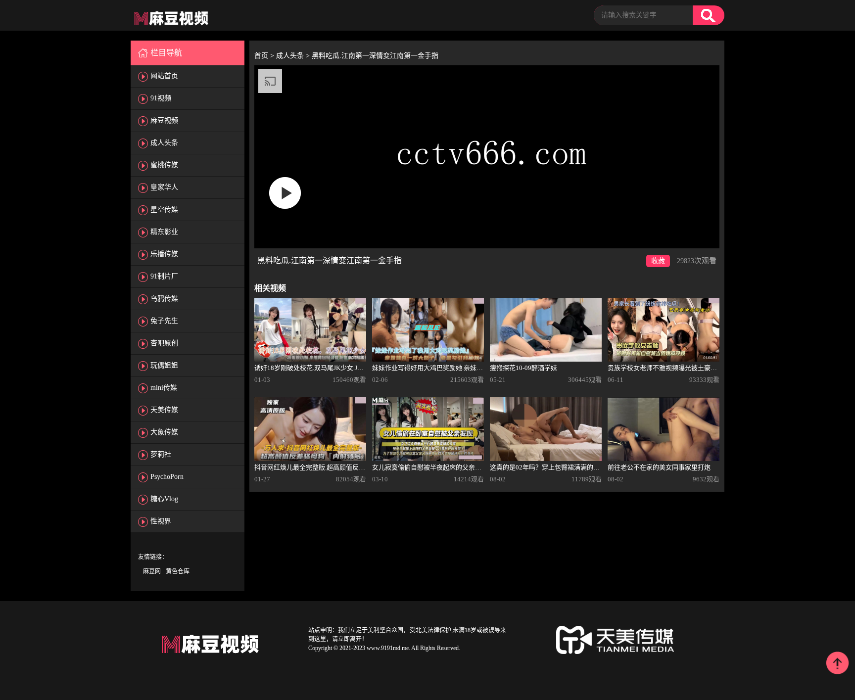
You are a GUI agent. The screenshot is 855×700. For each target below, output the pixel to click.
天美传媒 (164, 410)
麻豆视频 (164, 120)
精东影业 (164, 231)
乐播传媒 (164, 254)
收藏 (658, 261)
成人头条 (164, 142)
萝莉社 (160, 454)
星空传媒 (164, 209)
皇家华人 (164, 187)
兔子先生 (164, 321)
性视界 (160, 521)
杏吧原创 (164, 343)
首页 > (265, 55)
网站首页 (164, 76)
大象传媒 (164, 432)
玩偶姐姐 (164, 365)
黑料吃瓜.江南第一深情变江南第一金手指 (375, 55)
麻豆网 (152, 571)
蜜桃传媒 (164, 165)
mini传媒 (163, 387)
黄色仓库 (178, 571)
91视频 (160, 98)
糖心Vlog (164, 499)
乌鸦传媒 (164, 298)
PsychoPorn (167, 476)
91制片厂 (164, 276)
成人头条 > (294, 55)
